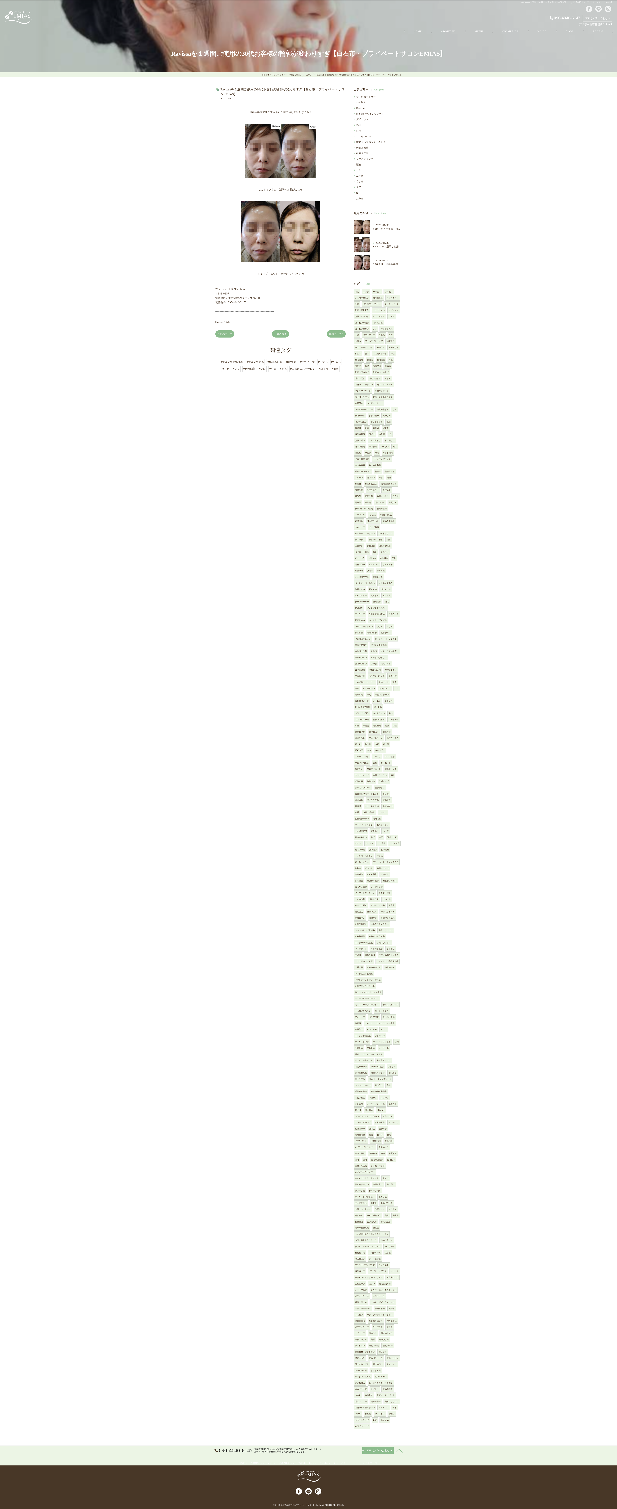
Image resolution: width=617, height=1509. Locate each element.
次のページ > (336, 333)
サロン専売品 (387, 328)
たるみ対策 (394, 843)
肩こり (358, 744)
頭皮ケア (383, 1351)
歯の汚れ (381, 347)
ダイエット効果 (362, 552)
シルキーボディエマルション (383, 1289)
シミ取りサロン (385, 533)
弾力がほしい (361, 663)
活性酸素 (377, 725)
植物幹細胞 (380, 1308)
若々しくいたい (362, 862)
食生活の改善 (361, 651)
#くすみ (323, 362)
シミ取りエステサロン (365, 533)
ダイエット (362, 119)
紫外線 (376, 428)
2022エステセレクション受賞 (368, 992)
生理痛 (392, 905)
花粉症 (378, 471)
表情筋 (366, 725)
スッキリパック (391, 304)
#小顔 (272, 368)
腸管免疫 (359, 490)
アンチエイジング (363, 1122)
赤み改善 (371, 1048)
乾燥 (387, 725)
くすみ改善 (360, 899)
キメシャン (392, 1364)
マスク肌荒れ (379, 316)
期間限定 (377, 818)
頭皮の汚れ (378, 1364)
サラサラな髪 (361, 1370)
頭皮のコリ (360, 1358)
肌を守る (379, 1085)
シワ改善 (373, 446)
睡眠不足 (359, 694)
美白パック (360, 415)
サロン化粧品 (386, 514)
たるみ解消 (360, 446)
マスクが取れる (362, 762)
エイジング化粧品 (363, 1035)
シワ (391, 335)
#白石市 (323, 368)
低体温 (388, 366)
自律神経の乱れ (387, 918)
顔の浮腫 (387, 731)
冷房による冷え (387, 911)
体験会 (358, 868)
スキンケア (360, 527)
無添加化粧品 (361, 1072)
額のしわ (359, 632)
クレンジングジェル (382, 459)
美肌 (391, 713)
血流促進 (377, 366)
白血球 (396, 496)
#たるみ (336, 362)
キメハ (386, 1178)
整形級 (358, 452)
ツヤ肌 (374, 663)
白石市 (358, 341)
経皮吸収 (359, 874)
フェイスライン (376, 738)
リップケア (378, 1327)
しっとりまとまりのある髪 (380, 1382)
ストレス (378, 707)
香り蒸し (375, 831)
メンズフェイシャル (372, 304)
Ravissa (219, 321)
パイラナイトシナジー (365, 1147)
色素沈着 (377, 601)
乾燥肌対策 (388, 1116)
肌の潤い (373, 849)
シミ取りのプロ (378, 1165)
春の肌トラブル (362, 397)
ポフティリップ (362, 1327)
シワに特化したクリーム (366, 1240)
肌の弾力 (369, 1110)
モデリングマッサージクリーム (369, 1277)
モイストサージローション (367, 1004)
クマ (358, 186)
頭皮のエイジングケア (365, 1351)
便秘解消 (373, 1153)
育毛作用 (389, 1141)
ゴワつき (385, 1097)
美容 (387, 1215)
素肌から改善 (373, 880)
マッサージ (360, 614)
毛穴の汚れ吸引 (362, 310)
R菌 (392, 775)
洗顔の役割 (382, 508)
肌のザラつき (373, 521)
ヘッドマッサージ (375, 403)
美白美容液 (378, 576)
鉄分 (375, 552)
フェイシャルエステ (364, 409)
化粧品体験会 (361, 924)
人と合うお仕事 (380, 353)
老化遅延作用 (385, 1283)
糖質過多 (359, 607)
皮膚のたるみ (379, 719)
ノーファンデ (377, 887)
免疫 (389, 477)
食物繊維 (384, 558)
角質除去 (369, 1395)
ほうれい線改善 (362, 322)
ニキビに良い (361, 1203)
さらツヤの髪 (361, 1389)
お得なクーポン (362, 818)
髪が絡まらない (362, 1184)
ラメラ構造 (384, 1265)
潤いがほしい (361, 421)
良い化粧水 (372, 1221)
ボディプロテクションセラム (380, 1314)
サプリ (358, 1413)
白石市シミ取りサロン (365, 1407)
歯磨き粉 (391, 341)
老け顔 (386, 744)
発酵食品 (359, 781)
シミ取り (361, 102)
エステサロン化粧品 (364, 942)
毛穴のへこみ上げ (381, 372)
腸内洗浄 (391, 1159)
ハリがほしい (361, 657)
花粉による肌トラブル (383, 397)
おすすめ (385, 1420)
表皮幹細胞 (360, 1097)
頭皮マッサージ (382, 694)
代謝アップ (384, 781)
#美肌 (283, 368)
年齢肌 (380, 856)
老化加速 (393, 1072)
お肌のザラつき (362, 316)
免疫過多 (387, 490)
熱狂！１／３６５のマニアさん (369, 1054)
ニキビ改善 (360, 669)
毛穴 (358, 124)
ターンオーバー (362, 601)
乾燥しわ (387, 415)
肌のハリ (381, 1110)
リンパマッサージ (363, 390)
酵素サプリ (362, 153)
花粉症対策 (390, 471)
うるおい (359, 1314)
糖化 (387, 601)
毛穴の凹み (360, 1258)
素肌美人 (359, 1029)
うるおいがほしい (379, 657)
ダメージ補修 (375, 1190)
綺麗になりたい (380, 775)
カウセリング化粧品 (378, 620)
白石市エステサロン (364, 384)
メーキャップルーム (376, 1103)
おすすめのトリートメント (367, 1178)
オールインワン (362, 1041)
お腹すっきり (383, 496)
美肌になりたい (391, 1401)
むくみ (380, 1134)
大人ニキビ (386, 663)
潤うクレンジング (363, 471)
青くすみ (373, 589)
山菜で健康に (385, 545)
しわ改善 (385, 874)
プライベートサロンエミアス (385, 862)
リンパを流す (377, 948)
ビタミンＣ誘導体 (379, 645)
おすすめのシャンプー (365, 1172)
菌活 (365, 1159)
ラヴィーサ (360, 514)
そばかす (373, 1097)
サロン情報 (388, 452)
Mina (397, 1041)
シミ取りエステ (362, 297)
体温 (367, 366)
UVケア (358, 843)
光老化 (386, 428)
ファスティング (364, 158)
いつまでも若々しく (364, 1060)
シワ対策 (370, 843)
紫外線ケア (360, 1271)
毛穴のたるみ (392, 738)
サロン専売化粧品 (377, 614)
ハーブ (386, 831)
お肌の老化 (360, 1134)
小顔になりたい (383, 942)
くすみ (360, 181)
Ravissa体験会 (377, 1066)
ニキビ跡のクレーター (365, 682)
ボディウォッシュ (363, 1308)
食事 (394, 1407)
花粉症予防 (360, 564)
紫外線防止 (392, 1320)
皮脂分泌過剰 (375, 669)
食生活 (374, 651)
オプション (393, 310)
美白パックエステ (385, 384)
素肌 (375, 762)
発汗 (373, 837)
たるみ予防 (360, 849)
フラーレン (380, 1035)
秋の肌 (358, 1110)
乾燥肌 (358, 1023)
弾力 (394, 682)
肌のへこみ (384, 682)
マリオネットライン (364, 626)
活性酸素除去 (361, 1091)
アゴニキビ (360, 676)
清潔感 (358, 806)
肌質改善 (393, 1153)
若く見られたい (383, 1060)
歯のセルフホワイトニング (370, 141)
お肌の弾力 (380, 1122)
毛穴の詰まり (375, 378)
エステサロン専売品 (380, 924)
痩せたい (359, 769)
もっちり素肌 (388, 1017)
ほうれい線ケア (362, 328)
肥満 (371, 1134)
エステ (366, 291)
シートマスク (361, 1289)
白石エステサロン (363, 1209)
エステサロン (383, 824)
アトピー (392, 1066)
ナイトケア (360, 1333)
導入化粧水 (386, 1221)
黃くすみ (375, 595)
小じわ (380, 626)
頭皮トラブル (361, 1339)
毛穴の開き (360, 378)
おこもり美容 (375, 465)
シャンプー (380, 750)
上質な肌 (359, 967)
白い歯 (386, 793)
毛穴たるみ (360, 620)
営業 (367, 353)
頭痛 (369, 750)
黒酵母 (358, 502)
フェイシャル (363, 136)
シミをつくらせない (364, 856)
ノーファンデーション (365, 893)
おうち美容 (360, 465)
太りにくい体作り (363, 787)
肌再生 (372, 1128)
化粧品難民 (360, 936)
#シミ (236, 368)
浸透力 (396, 1215)
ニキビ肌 (383, 1196)
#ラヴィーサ (307, 362)
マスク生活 (390, 756)
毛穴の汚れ (380, 502)
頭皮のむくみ (387, 1333)
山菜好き (359, 545)
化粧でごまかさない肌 (365, 986)
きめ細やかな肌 (374, 967)
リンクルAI (372, 1029)
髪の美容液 (388, 1389)
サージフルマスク (390, 1004)
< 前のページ (225, 333)
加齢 (357, 725)
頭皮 (358, 164)
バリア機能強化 (374, 1215)
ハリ (357, 688)
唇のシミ (373, 1333)
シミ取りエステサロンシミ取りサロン (371, 1234)
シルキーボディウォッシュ (382, 1302)
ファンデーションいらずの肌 (368, 979)
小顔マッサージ (382, 390)
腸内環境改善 (377, 1159)
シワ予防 (381, 843)
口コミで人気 (361, 1165)
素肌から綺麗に (389, 880)
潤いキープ (360, 1017)
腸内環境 (381, 359)
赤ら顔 (382, 434)
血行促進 (359, 403)
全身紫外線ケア (376, 1320)
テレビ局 (359, 1103)
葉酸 (394, 558)
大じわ (390, 626)
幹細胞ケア (360, 1283)
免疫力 (358, 483)
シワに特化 (360, 1153)
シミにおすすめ (362, 576)
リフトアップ (369, 335)
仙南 (367, 428)
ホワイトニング (362, 1426)
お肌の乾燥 (374, 415)
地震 (377, 452)
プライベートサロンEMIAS (367, 1116)
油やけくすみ (361, 595)
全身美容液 (360, 1320)
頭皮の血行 (388, 1345)
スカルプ (377, 756)
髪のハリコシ (392, 1358)
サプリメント (361, 1141)
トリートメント (362, 756)
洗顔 (389, 421)
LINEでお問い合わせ (596, 18)
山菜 (389, 539)
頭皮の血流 (374, 1345)
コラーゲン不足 (362, 713)
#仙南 (335, 368)
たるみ (227, 321)
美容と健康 (362, 147)
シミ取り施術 (384, 893)
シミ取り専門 (361, 831)
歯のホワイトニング (374, 341)
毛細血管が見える (363, 638)
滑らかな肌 (374, 899)
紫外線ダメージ (362, 700)
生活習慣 (359, 359)
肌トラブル (360, 1079)
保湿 (395, 725)
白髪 (377, 744)
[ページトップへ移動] (399, 1450)
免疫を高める (371, 483)
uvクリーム (390, 1246)
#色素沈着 (249, 368)
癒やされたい (361, 837)
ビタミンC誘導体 (362, 707)
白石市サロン (361, 1066)
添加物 (368, 502)
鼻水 (381, 477)
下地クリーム (375, 1252)
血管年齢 (383, 1128)
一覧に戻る (280, 333)
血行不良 (387, 595)
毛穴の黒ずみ (383, 409)
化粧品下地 (360, 1252)
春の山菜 (371, 545)
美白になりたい (385, 930)
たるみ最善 (376, 1401)
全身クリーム (379, 1296)
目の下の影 (393, 719)
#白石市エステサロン (302, 368)
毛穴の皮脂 (388, 806)
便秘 (383, 1153)
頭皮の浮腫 (360, 731)
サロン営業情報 (362, 459)
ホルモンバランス (377, 676)
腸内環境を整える (389, 483)
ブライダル (380, 1413)
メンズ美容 (374, 527)
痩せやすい (380, 787)
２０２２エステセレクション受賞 (379, 1023)
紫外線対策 (360, 434)
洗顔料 (358, 428)
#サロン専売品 (255, 362)
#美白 (262, 368)
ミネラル (385, 552)
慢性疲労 (359, 911)
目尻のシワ (384, 1147)
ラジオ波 (391, 948)
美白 (395, 446)
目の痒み (371, 477)
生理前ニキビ (391, 669)
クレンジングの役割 (364, 508)
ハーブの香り (361, 905)
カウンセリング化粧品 (365, 930)
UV (390, 434)
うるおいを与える (363, 1010)
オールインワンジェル (365, 1196)
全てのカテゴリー (366, 96)
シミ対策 (381, 570)
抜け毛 (368, 744)
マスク (368, 452)
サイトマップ (370, 1463)
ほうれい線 (378, 322)
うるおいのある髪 (363, 1376)
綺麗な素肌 (370, 955)
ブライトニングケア (378, 1271)
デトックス (360, 539)
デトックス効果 (376, 539)
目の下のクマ (385, 688)
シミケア (394, 1271)
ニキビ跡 (393, 676)
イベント (369, 868)
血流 (381, 837)
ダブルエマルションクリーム (368, 1246)
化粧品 (368, 1413)
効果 (375, 1420)
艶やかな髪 (384, 1339)
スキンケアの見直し (389, 651)
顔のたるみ (360, 738)
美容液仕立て (392, 1277)
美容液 (388, 1252)
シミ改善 (359, 880)
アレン (384, 1029)
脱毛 (389, 1134)
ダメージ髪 (360, 1190)
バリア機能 (374, 1017)
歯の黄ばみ (393, 347)
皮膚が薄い (386, 632)
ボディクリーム (362, 1296)
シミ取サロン (369, 688)
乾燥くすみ (360, 589)
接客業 (358, 353)
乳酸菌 (358, 496)
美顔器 (358, 955)
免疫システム (373, 490)
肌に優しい (390, 440)
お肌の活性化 (369, 812)
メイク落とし (375, 440)
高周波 (358, 366)
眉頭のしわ (372, 632)
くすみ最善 (372, 874)
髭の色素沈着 (388, 521)
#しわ (225, 368)
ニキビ (360, 175)
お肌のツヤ (360, 1128)
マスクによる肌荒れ (364, 973)
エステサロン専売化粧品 (387, 961)
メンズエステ (392, 297)
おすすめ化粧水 (362, 1227)
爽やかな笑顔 (373, 800)
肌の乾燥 (385, 849)
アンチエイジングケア (365, 1265)
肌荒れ (374, 1203)
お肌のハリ (393, 1122)
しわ (358, 170)
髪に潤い (391, 1184)
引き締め (359, 1215)
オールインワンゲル (382, 1041)
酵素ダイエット (374, 769)
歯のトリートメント (364, 347)
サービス (377, 291)
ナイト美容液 (375, 1258)
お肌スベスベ (383, 868)
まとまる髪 (376, 1370)
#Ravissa (291, 362)
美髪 (373, 1339)
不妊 (391, 359)
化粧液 (376, 1227)
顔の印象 (359, 800)
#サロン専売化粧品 (231, 362)
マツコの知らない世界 (388, 955)
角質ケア (393, 502)
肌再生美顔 (378, 297)
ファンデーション (363, 1085)
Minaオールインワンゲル (370, 113)
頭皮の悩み (374, 731)
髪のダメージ (381, 1376)
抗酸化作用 (376, 1141)
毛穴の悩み (390, 967)
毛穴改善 (359, 1048)
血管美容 (393, 1103)
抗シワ (372, 1283)
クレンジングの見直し (377, 607)
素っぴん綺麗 (361, 887)
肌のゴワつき (387, 1203)
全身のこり (372, 911)
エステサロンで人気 (364, 961)
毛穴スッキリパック (386, 1395)
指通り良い (378, 1184)
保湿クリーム (361, 1302)
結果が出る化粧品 (377, 936)
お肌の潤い (360, 440)
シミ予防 (385, 446)
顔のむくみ (360, 1345)
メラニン (377, 700)
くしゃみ (359, 477)
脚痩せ (392, 1413)
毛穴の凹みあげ (362, 372)
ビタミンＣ (374, 564)
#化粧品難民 (274, 362)
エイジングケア (382, 1010)
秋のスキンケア (378, 1072)
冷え (369, 694)
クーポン (383, 812)
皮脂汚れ (359, 521)
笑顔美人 (387, 800)
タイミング (384, 1407)
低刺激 (392, 1308)
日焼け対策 (392, 837)
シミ (375, 328)
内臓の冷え (360, 918)
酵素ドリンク (391, 769)
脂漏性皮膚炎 (361, 645)
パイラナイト (361, 948)
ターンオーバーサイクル (385, 638)
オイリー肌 (384, 1048)
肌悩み (370, 570)
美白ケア (389, 700)
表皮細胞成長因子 (379, 1091)
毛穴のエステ (361, 1401)
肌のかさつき (386, 1240)
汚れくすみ (386, 589)
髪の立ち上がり (362, 1364)
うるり (358, 1395)
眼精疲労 (359, 750)
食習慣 (370, 359)
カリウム (372, 558)
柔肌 (389, 1085)
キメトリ (375, 1389)
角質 (357, 812)
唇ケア (390, 1327)
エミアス (393, 1209)
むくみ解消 (388, 564)
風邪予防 (359, 570)
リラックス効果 (378, 905)
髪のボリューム (376, 1358)
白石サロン (380, 1209)
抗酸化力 (359, 1221)
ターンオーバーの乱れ (365, 583)
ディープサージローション (367, 998)
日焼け (372, 434)
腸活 (357, 1159)
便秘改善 (369, 496)
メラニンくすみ (385, 583)
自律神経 (373, 918)
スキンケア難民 (362, 719)
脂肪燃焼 (371, 781)
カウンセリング (362, 1420)
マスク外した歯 (372, 806)
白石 (357, 291)
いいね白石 (360, 1382)
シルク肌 (387, 899)
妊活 (358, 130)
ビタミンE (359, 558)
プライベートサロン (364, 824)
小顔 (357, 335)
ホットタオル (379, 713)
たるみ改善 (393, 614)
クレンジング (377, 421)
